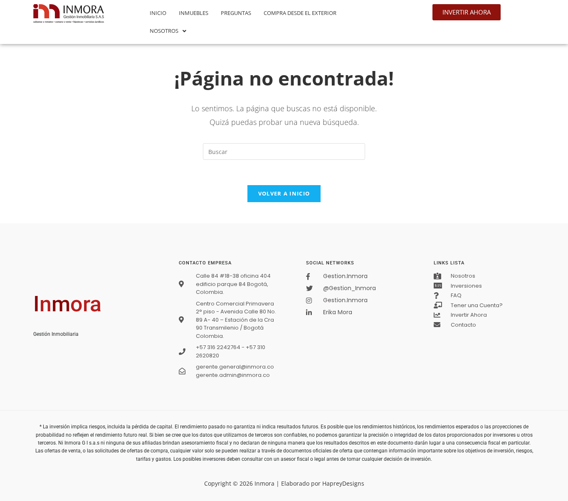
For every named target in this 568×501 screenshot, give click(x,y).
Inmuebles (193, 13)
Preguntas (236, 13)
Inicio (158, 13)
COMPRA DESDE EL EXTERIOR (300, 13)
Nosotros (164, 30)
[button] (168, 31)
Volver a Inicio (284, 193)
